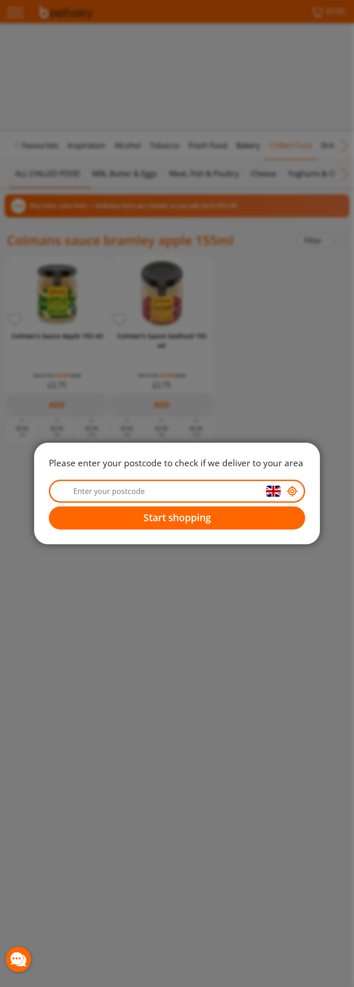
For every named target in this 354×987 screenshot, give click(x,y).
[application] (18, 959)
